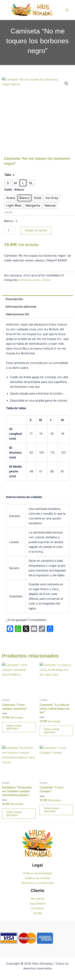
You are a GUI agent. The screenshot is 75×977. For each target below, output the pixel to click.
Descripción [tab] (14, 299)
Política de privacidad (37, 873)
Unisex (46, 279)
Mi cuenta (37, 899)
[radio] (8, 183)
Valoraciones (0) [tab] (17, 314)
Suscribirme (37, 903)
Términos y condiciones (37, 883)
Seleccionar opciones (14, 727)
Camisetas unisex (29, 279)
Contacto (37, 908)
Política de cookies (37, 878)
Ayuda (37, 913)
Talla (7, 174)
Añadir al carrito (36, 230)
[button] (66, 83)
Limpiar (8, 212)
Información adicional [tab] (21, 306)
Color (8, 189)
